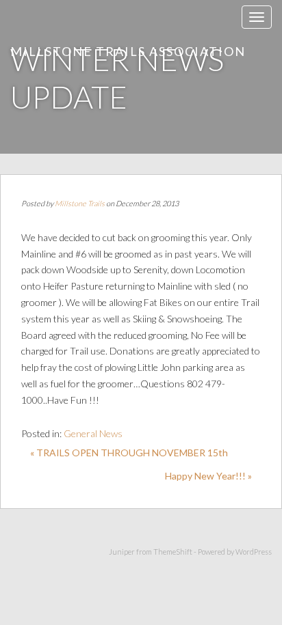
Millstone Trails (80, 203)
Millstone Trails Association (128, 51)
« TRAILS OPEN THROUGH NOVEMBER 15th (129, 452)
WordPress (253, 551)
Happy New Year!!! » (208, 476)
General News (93, 433)
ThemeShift (172, 551)
